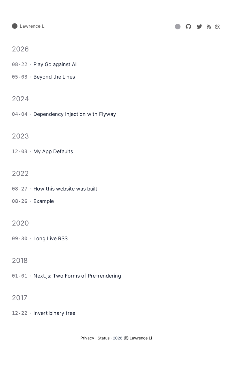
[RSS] (209, 26)
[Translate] (216, 26)
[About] (178, 28)
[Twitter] (199, 26)
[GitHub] (188, 26)
